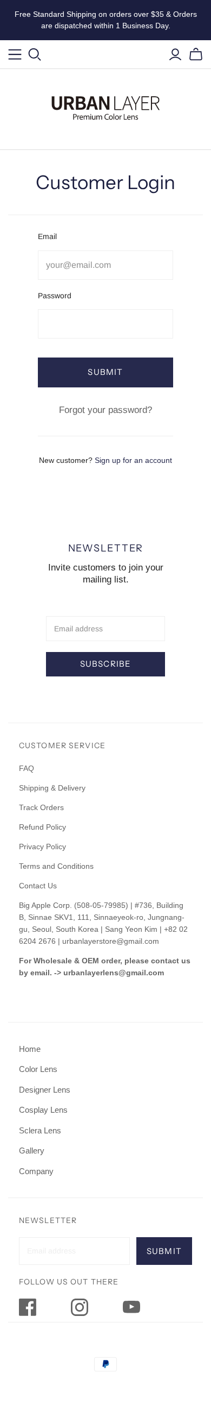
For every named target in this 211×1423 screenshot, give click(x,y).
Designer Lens (44, 1089)
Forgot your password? (105, 410)
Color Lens (38, 1069)
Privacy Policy (42, 846)
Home (30, 1049)
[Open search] (35, 54)
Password (54, 295)
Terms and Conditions (56, 866)
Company (36, 1171)
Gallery (31, 1150)
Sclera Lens (40, 1130)
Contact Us (38, 885)
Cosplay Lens (43, 1109)
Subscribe (105, 664)
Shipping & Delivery (52, 787)
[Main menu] (15, 54)
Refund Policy (43, 827)
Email (47, 236)
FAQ (26, 768)
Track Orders (41, 807)
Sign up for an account (133, 460)
